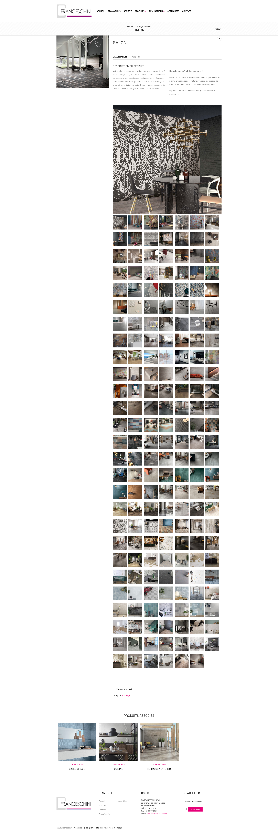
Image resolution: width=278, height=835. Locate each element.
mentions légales (81, 828)
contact (186, 11)
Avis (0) (136, 57)
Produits (102, 805)
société (128, 11)
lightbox (62, 82)
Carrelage (139, 26)
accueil (101, 11)
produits (140, 11)
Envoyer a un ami (124, 689)
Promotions (114, 11)
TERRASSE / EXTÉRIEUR (159, 769)
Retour (218, 29)
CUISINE (118, 769)
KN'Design (118, 828)
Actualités (173, 11)
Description (120, 57)
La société (122, 801)
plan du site (94, 828)
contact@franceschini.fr (157, 813)
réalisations (156, 11)
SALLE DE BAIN (77, 769)
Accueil (130, 26)
